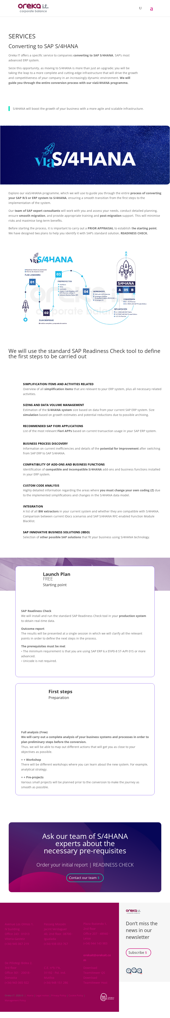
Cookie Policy (76, 995)
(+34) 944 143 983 (95, 943)
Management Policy (15, 1000)
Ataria (30, 995)
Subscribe (136, 952)
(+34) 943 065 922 (17, 983)
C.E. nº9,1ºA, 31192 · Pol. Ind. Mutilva (55, 973)
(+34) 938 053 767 (56, 944)
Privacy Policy (58, 995)
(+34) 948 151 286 (56, 983)
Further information (26, 95)
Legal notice (42, 995)
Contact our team (83, 877)
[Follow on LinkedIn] (145, 973)
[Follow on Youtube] (154, 973)
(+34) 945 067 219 (17, 944)
